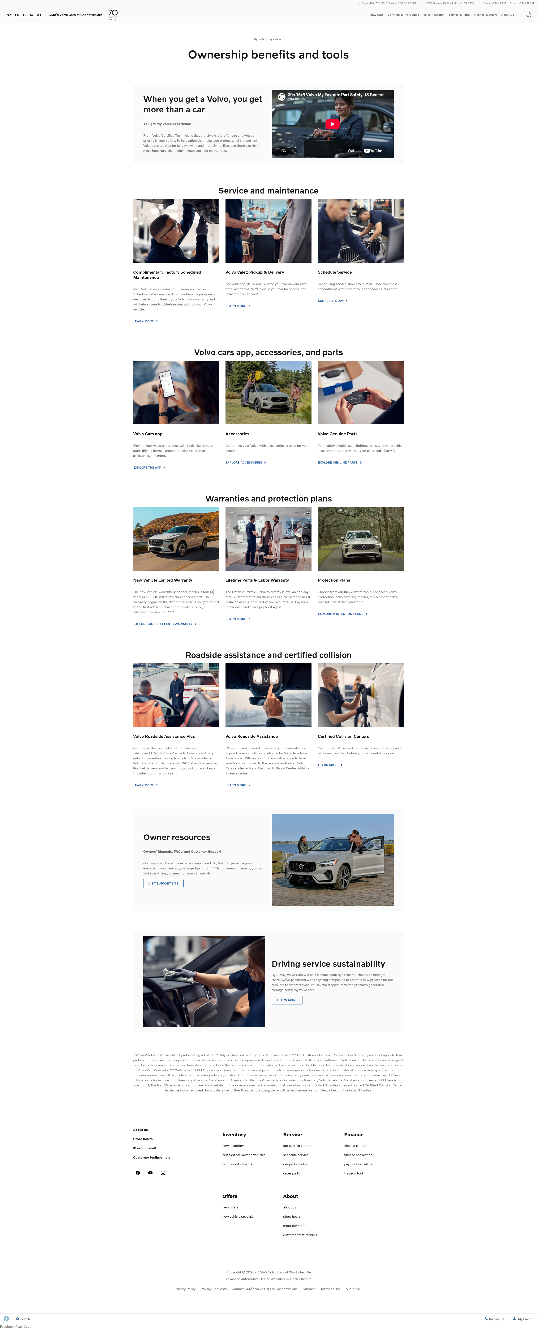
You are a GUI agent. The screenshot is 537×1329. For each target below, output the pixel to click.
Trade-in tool (353, 1173)
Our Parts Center (295, 1164)
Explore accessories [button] (244, 462)
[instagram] (163, 1172)
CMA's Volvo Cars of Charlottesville (284, 1272)
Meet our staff (144, 1148)
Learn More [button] (144, 785)
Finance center (355, 1145)
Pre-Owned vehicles (237, 1164)
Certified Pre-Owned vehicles (244, 1155)
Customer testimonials (151, 1157)
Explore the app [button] (147, 467)
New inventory (233, 1145)
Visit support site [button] (163, 883)
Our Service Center (297, 1145)
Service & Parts (459, 14)
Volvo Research (433, 15)
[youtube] (150, 1172)
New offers (230, 1207)
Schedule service (296, 1155)
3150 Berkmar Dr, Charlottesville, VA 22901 (451, 3)
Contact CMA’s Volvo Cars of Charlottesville (265, 1289)
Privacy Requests (214, 1289)
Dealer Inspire (301, 1279)
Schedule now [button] (331, 301)
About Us (507, 14)
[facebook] (137, 1172)
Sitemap (309, 1289)
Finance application (358, 1155)
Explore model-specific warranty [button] (163, 624)
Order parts (291, 1173)
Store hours (142, 1139)
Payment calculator (358, 1164)
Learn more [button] (144, 321)
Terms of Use (331, 1289)
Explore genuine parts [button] (338, 462)
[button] (528, 14)
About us (140, 1130)
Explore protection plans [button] (341, 614)
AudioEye (353, 1289)
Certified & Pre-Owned (403, 14)
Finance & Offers (485, 14)
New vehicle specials (237, 1216)
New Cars (376, 14)
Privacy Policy (185, 1289)
